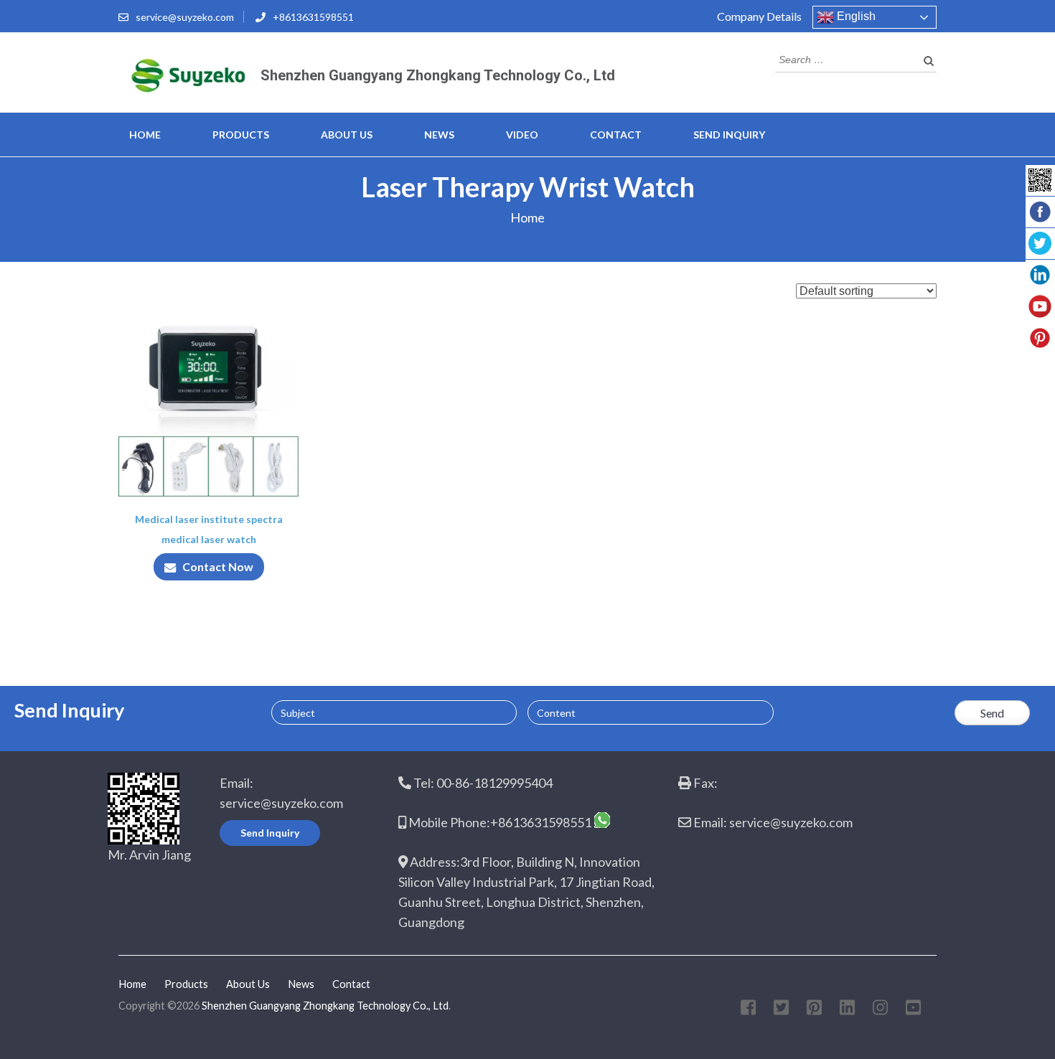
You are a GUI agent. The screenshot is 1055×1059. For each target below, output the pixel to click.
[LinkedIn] (847, 1010)
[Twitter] (781, 1010)
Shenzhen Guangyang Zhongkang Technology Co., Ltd (438, 75)
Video (522, 134)
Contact (616, 134)
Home (145, 134)
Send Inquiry (729, 134)
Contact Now (217, 566)
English (855, 16)
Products (240, 134)
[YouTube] (913, 1010)
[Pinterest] (814, 1010)
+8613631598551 (313, 17)
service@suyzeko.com (185, 17)
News (439, 134)
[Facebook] (748, 1010)
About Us (346, 134)
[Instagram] (880, 1010)
